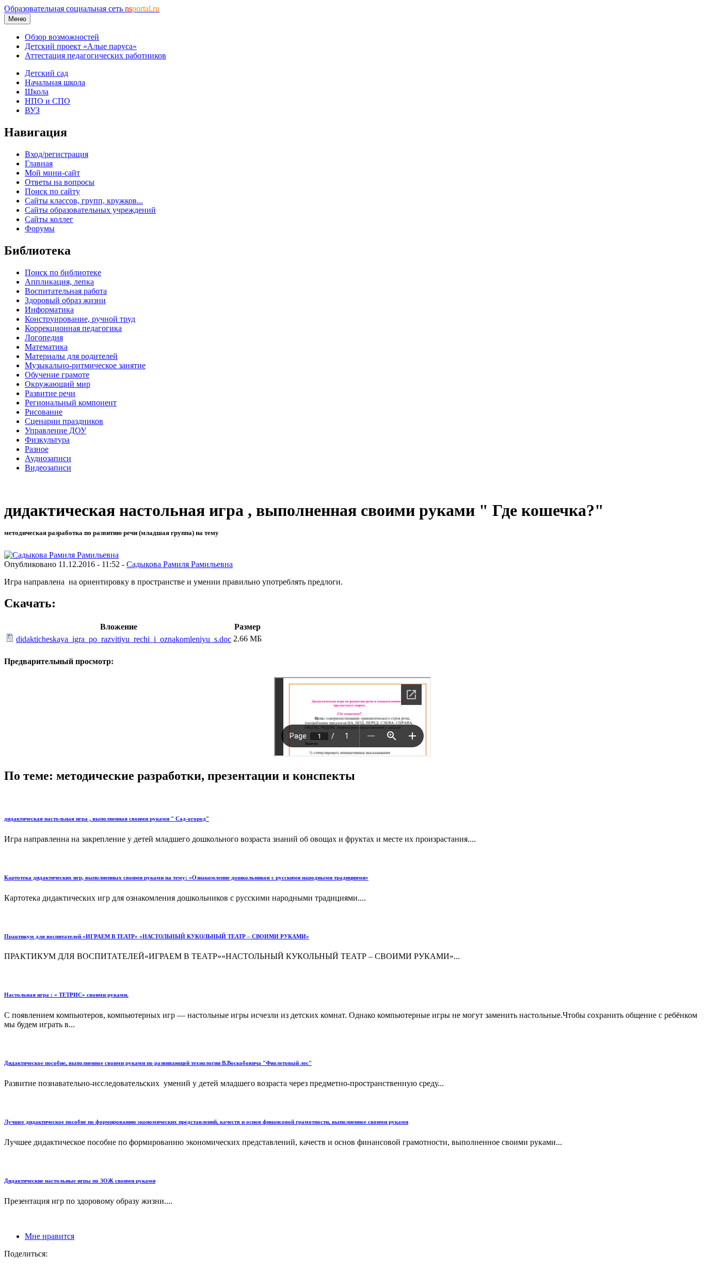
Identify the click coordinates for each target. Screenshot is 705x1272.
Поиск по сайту (52, 191)
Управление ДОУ (55, 430)
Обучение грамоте (57, 374)
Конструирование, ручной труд (80, 319)
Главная (39, 163)
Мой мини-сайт (52, 172)
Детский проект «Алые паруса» (81, 46)
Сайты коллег (49, 219)
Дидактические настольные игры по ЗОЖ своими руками (79, 1180)
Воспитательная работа (66, 291)
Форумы (40, 228)
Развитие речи (50, 393)
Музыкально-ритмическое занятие (85, 365)
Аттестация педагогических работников (95, 55)
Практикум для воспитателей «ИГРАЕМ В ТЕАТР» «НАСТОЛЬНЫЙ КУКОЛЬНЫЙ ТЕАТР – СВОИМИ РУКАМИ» (156, 936)
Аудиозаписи (48, 458)
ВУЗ (32, 110)
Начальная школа (55, 82)
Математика (46, 346)
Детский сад (46, 73)
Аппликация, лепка (59, 281)
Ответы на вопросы (59, 182)
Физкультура (47, 439)
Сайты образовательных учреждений (90, 210)
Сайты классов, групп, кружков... (84, 200)
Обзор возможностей (62, 37)
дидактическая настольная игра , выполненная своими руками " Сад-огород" (106, 818)
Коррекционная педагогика (73, 328)
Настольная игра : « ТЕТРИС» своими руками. (66, 995)
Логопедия (44, 337)
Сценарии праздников (64, 421)
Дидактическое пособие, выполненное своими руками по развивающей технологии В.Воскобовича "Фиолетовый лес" (158, 1063)
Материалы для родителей (71, 356)
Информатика (49, 309)
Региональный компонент (71, 402)
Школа (37, 91)
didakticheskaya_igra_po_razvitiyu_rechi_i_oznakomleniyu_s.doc (123, 639)
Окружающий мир (57, 384)
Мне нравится (49, 1236)
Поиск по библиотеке (63, 272)
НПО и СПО (47, 101)
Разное (37, 449)
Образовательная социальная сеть (81, 8)
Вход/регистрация (56, 154)
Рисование (43, 411)
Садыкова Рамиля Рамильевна (179, 564)
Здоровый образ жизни (65, 300)
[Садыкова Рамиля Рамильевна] (61, 555)
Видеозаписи (48, 467)
